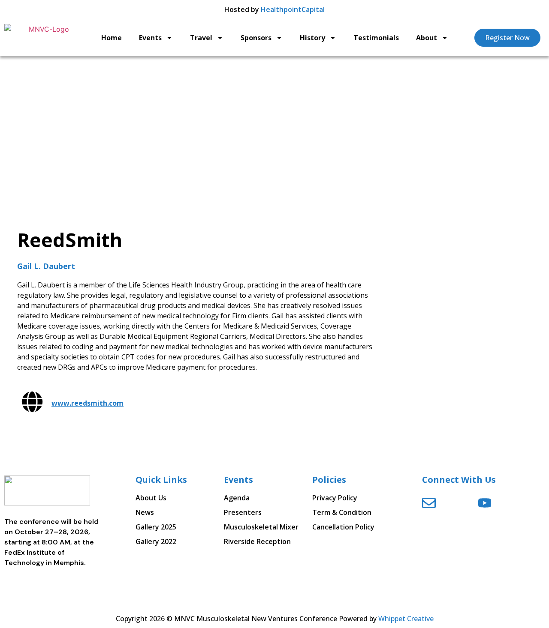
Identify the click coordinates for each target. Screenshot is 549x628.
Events (150, 37)
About (426, 37)
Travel (201, 37)
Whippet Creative (406, 618)
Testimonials (376, 37)
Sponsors (256, 37)
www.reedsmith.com (87, 403)
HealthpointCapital (293, 9)
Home (111, 37)
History (312, 37)
